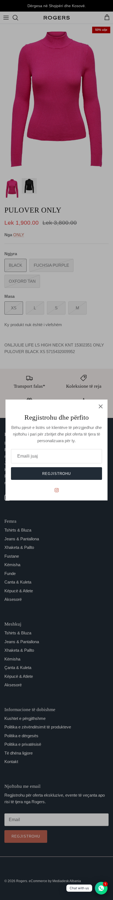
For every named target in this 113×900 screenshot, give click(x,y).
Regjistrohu (56, 474)
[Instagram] (57, 490)
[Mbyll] (101, 406)
